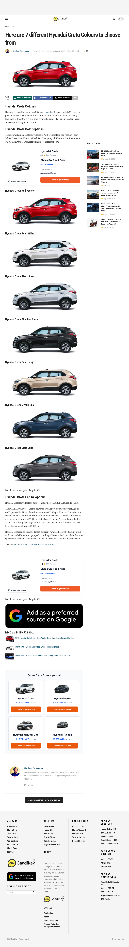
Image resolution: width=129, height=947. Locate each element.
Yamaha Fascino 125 (109, 844)
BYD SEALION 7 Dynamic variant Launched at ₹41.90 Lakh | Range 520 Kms (110, 193)
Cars (12, 27)
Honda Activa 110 (108, 829)
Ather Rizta (106, 866)
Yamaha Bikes (50, 841)
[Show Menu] (6, 19)
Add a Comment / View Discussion (44, 800)
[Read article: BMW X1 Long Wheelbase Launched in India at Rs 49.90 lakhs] (93, 154)
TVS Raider (105, 899)
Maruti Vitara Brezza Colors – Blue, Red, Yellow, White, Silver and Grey (43, 655)
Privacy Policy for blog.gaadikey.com (52, 925)
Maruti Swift (77, 833)
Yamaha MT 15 (107, 892)
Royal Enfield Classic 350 (110, 883)
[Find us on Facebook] (112, 939)
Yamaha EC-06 (107, 859)
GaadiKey (14, 939)
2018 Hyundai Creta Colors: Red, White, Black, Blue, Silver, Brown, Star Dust (45, 638)
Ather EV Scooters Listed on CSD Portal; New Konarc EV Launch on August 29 (111, 221)
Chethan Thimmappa (21, 51)
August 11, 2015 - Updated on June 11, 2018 (49, 51)
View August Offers (60, 180)
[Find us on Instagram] (123, 939)
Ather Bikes (49, 826)
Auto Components (51, 920)
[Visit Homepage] (60, 18)
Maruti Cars (12, 830)
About (46, 917)
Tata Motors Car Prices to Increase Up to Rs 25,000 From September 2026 (112, 166)
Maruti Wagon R (79, 830)
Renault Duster (78, 841)
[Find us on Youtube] (119, 939)
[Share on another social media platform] (75, 98)
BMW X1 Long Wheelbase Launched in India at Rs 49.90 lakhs (111, 153)
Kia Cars (10, 852)
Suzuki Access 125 (109, 840)
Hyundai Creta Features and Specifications (35, 544)
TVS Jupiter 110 (108, 833)
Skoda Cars (12, 848)
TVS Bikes (48, 833)
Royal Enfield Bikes (52, 844)
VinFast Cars (12, 841)
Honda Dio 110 (107, 836)
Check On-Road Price (26, 709)
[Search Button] (114, 19)
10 (87, 51)
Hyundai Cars (12, 826)
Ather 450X (105, 863)
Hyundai (75, 51)
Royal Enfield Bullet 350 (111, 895)
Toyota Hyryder (78, 837)
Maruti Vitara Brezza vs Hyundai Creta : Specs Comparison (38, 647)
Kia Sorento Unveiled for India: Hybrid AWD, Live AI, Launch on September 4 (112, 180)
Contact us (48, 913)
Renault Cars (12, 844)
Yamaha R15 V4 (107, 888)
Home (7, 27)
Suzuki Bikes (49, 837)
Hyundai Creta (78, 826)
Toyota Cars (12, 837)
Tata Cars (11, 833)
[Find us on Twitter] (116, 939)
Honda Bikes (49, 830)
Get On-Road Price (47, 165)
